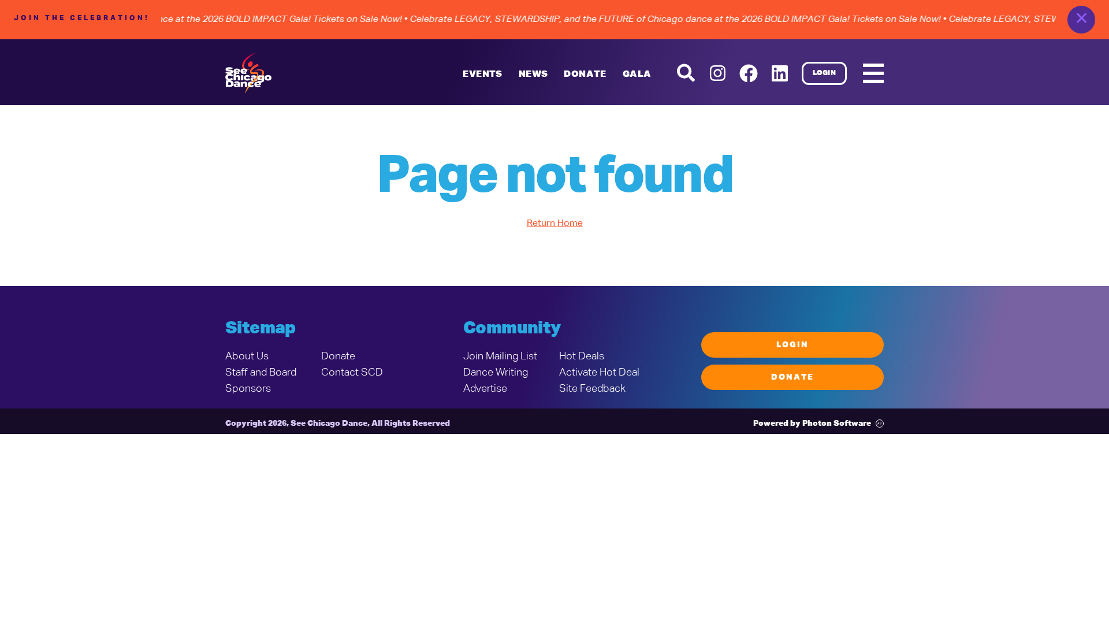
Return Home (555, 223)
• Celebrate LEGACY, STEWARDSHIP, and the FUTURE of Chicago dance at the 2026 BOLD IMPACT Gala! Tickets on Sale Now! (667, 19)
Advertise (485, 389)
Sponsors (248, 389)
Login (824, 73)
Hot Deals (581, 356)
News (533, 74)
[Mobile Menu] (873, 73)
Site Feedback (592, 389)
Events (482, 74)
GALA (637, 74)
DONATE (585, 74)
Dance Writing (495, 372)
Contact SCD (352, 372)
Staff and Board (260, 372)
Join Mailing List (500, 356)
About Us (247, 356)
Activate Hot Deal (599, 372)
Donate (338, 356)
